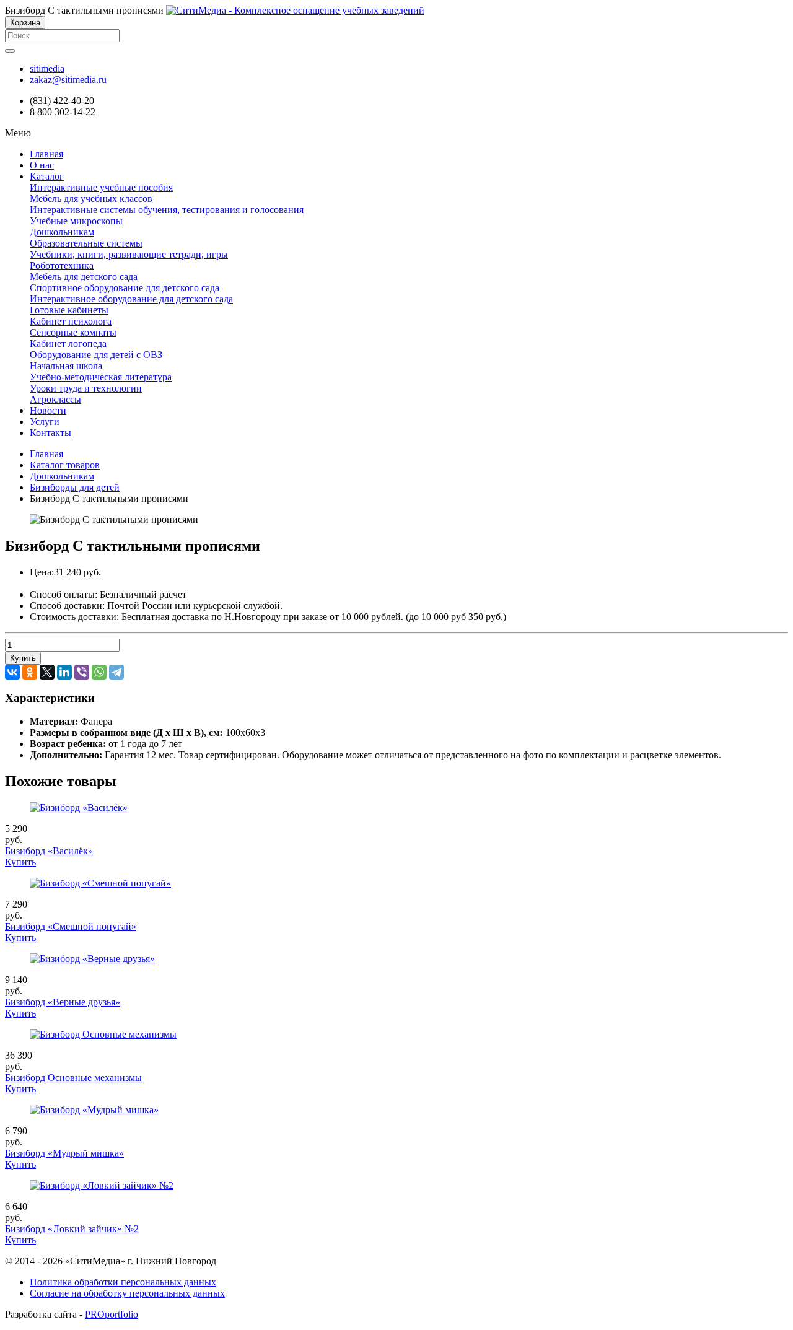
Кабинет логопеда (68, 343)
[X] (47, 672)
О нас (42, 165)
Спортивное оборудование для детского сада (124, 287)
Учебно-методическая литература (101, 377)
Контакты (50, 432)
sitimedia (47, 68)
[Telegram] (116, 672)
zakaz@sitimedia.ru (68, 79)
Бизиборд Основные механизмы (73, 1077)
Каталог (47, 176)
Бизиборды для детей (75, 487)
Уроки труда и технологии (86, 388)
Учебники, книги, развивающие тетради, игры (129, 254)
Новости (48, 410)
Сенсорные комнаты (73, 332)
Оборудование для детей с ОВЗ (96, 354)
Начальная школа (66, 366)
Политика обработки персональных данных (123, 1282)
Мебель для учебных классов (91, 198)
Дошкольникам (62, 232)
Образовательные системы (86, 243)
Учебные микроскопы (76, 221)
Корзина (25, 22)
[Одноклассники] (29, 672)
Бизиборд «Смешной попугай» (70, 926)
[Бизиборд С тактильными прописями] (295, 10)
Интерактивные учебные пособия (101, 187)
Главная (46, 453)
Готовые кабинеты (69, 310)
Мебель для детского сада (84, 276)
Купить (23, 658)
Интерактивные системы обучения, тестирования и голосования (167, 209)
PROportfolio (111, 1314)
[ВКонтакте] (12, 672)
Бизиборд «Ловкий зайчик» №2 (72, 1228)
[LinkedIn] (64, 672)
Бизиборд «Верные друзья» (62, 1002)
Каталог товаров (65, 465)
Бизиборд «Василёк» (49, 851)
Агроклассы (55, 399)
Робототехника (62, 265)
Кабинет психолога (71, 321)
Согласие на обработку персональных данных (127, 1293)
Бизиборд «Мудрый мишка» (64, 1153)
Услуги (44, 421)
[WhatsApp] (99, 672)
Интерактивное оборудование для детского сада (131, 299)
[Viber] (81, 672)
